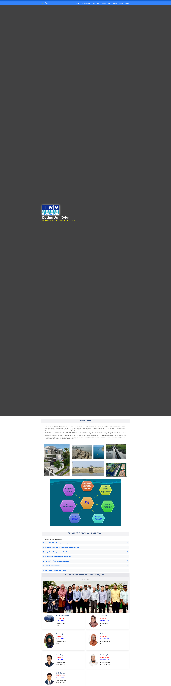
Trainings (121, 3)
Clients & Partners (112, 3)
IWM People (96, 3)
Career (127, 3)
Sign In (126, 0)
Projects (104, 3)
